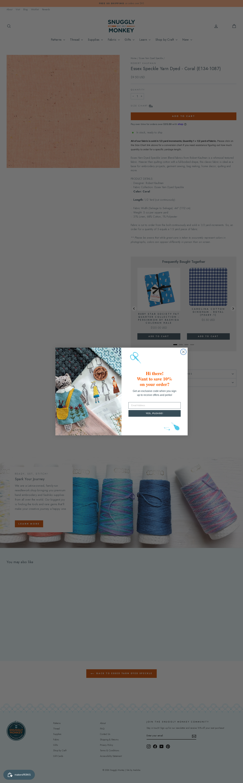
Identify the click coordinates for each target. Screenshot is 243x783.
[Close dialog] (183, 352)
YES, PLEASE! (154, 413)
